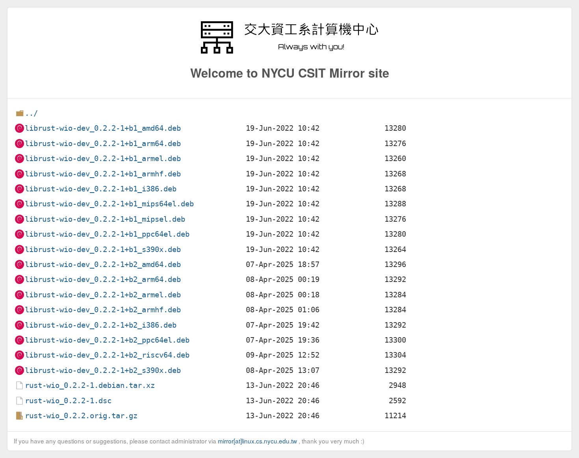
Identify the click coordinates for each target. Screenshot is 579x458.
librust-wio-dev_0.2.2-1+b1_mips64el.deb (109, 203)
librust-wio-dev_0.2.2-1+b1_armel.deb (103, 158)
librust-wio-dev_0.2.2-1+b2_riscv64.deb (107, 355)
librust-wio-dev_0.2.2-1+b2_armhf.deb (103, 309)
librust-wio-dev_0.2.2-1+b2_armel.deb (103, 294)
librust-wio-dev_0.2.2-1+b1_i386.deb (100, 188)
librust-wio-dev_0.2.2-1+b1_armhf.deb (103, 173)
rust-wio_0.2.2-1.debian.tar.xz (90, 385)
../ (31, 113)
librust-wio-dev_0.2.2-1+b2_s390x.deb (103, 370)
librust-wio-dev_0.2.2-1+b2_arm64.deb (103, 279)
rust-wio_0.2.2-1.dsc (68, 400)
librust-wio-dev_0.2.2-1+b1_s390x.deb (103, 249)
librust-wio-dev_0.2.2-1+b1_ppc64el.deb (107, 234)
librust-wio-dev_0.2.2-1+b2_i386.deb (100, 325)
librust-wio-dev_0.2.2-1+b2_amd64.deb (103, 264)
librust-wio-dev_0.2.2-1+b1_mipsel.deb (105, 219)
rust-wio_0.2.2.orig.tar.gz (81, 415)
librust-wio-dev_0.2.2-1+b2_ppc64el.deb (107, 340)
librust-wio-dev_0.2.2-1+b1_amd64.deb (103, 128)
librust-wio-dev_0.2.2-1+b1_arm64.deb (103, 143)
